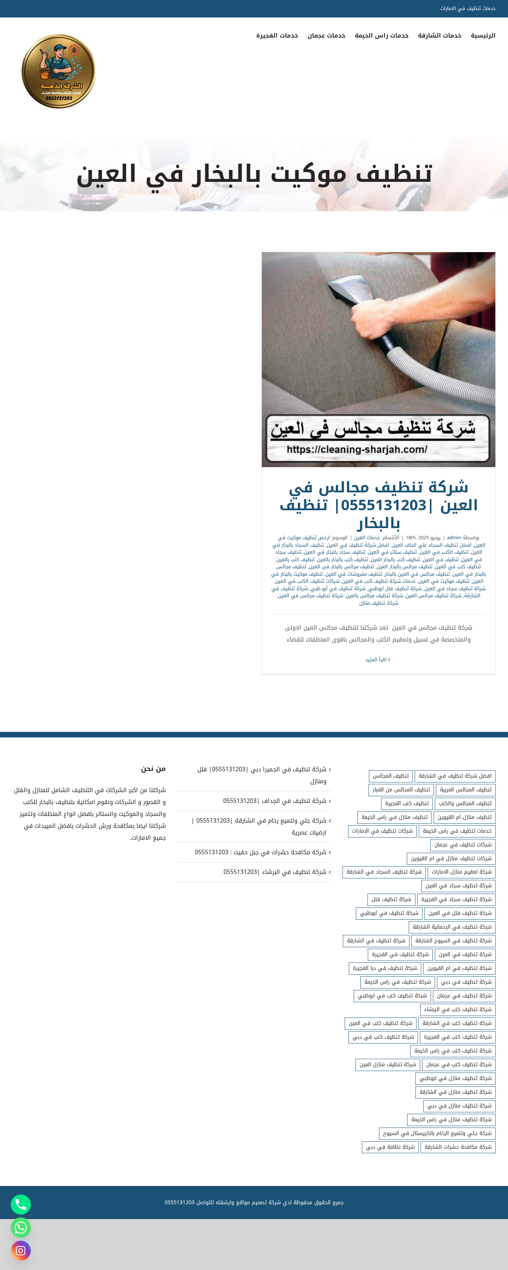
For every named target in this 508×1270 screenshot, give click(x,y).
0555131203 (179, 1202)
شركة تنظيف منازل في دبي (459, 1106)
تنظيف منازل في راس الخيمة (394, 817)
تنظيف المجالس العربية (466, 790)
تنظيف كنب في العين (458, 566)
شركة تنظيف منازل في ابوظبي (455, 1078)
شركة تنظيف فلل (391, 899)
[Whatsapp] (21, 1228)
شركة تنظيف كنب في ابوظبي (392, 996)
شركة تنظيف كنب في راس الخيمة (453, 1051)
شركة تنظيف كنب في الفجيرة (458, 1037)
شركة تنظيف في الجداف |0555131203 (274, 801)
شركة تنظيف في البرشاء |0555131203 (275, 872)
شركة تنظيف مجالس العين (434, 595)
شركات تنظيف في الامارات (382, 831)
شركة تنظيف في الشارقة (376, 941)
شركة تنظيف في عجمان (464, 996)
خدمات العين (367, 537)
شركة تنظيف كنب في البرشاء (458, 1009)
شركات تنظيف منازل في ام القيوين (451, 858)
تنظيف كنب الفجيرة (407, 803)
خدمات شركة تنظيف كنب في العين (379, 581)
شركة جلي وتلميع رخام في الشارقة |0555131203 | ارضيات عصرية (258, 826)
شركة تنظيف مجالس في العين (310, 595)
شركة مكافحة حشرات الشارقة (458, 1147)
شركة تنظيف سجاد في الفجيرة (456, 899)
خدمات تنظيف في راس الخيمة (457, 831)
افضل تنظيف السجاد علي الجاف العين (432, 545)
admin (454, 537)
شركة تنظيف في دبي (466, 982)
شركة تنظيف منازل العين (388, 1065)
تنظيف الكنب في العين (444, 552)
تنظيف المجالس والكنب (465, 803)
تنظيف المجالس (391, 776)
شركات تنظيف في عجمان (463, 845)
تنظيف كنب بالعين (296, 559)
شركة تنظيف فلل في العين (460, 913)
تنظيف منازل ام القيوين (465, 817)
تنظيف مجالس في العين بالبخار (417, 574)
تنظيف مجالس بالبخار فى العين (341, 566)
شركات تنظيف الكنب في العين (307, 581)
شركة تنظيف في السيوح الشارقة (453, 941)
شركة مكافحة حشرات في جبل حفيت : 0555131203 (260, 852)
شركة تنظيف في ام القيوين (459, 968)
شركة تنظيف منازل (378, 603)
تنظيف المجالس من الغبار (401, 790)
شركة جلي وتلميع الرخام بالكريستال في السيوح (437, 1133)
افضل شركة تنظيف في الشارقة (455, 776)
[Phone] (21, 1205)
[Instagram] (21, 1251)
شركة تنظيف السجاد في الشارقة (384, 872)
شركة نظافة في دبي (390, 1147)
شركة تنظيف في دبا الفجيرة (385, 968)
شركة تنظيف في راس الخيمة (397, 982)
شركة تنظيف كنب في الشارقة (457, 1023)
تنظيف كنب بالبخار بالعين (342, 559)
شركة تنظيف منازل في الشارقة (455, 1092)
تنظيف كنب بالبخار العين (395, 559)
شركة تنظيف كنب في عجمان (459, 1065)
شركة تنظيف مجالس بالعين (374, 595)
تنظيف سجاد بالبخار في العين (335, 552)
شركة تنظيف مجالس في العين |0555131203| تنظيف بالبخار (379, 360)
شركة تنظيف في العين (465, 954)
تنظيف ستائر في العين (392, 552)
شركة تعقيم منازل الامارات (462, 872)
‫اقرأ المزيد (376, 659)
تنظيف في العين (441, 559)
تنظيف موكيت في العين (444, 581)
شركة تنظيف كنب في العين (380, 1023)
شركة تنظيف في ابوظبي (389, 913)
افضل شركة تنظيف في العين (358, 545)
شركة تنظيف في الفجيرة (400, 954)
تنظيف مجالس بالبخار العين (405, 566)
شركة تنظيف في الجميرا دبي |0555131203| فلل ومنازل (261, 775)
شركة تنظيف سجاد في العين (455, 588)
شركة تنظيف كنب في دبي (383, 1037)
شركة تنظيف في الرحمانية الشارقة (452, 927)
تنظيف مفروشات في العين (353, 574)
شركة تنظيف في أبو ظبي (338, 588)
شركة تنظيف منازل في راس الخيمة (451, 1120)
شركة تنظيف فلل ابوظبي (395, 588)
